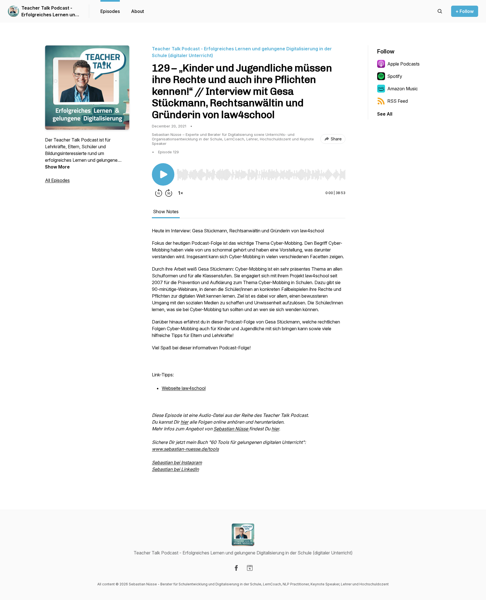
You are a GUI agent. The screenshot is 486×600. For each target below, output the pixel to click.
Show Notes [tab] (166, 211)
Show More (57, 167)
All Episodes (57, 180)
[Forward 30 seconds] (169, 193)
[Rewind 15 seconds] (159, 193)
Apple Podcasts (403, 64)
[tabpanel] (248, 352)
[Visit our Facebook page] (236, 568)
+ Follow (465, 11)
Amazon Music (402, 88)
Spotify (394, 76)
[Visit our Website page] (250, 568)
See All (384, 114)
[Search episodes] (440, 11)
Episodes (110, 11)
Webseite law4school (184, 388)
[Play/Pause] (163, 174)
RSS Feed (397, 101)
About (137, 11)
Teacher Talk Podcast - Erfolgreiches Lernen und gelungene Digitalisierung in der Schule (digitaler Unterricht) (49, 11)
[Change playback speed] (180, 193)
